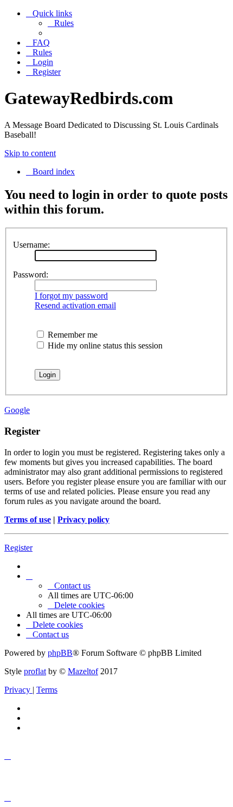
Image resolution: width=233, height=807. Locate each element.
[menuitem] (61, 23)
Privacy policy (83, 519)
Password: (30, 274)
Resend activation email (75, 305)
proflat (35, 671)
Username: (31, 244)
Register (18, 547)
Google (17, 410)
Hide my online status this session (104, 345)
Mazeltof (83, 671)
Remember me (72, 334)
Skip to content (30, 153)
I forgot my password (71, 295)
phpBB (60, 652)
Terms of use (27, 519)
